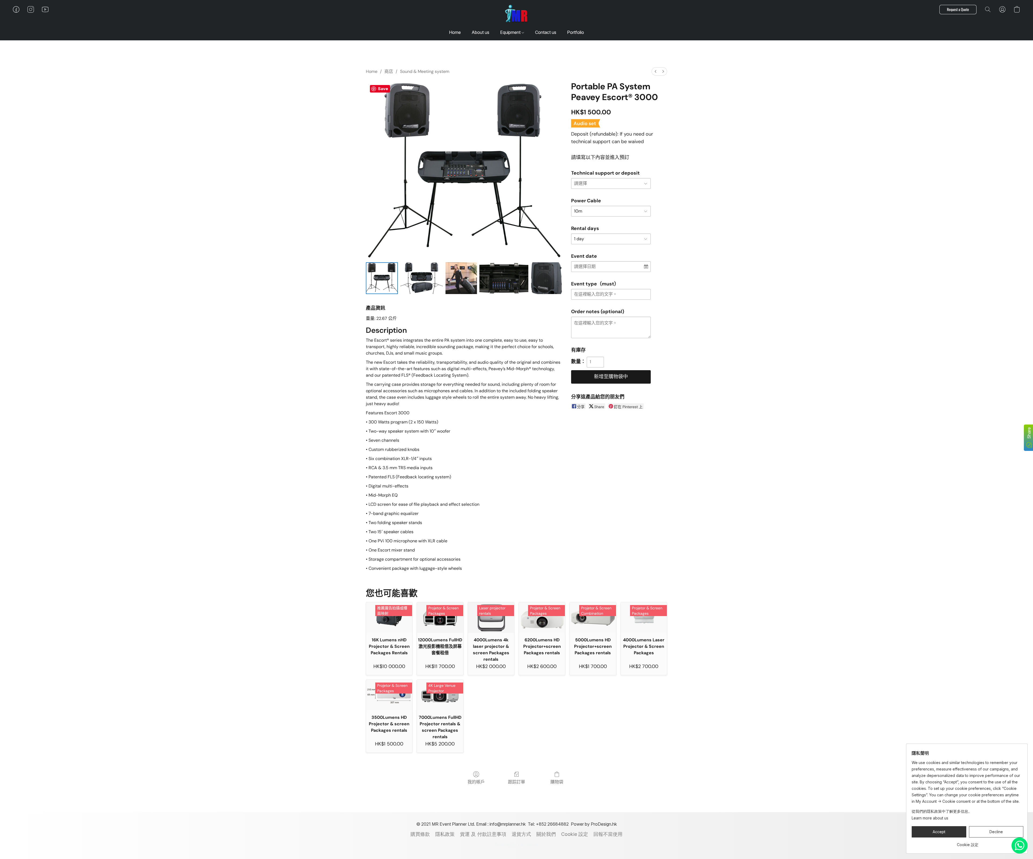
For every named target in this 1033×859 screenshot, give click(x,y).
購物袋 (556, 782)
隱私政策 (445, 834)
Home (455, 32)
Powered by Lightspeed (516, 844)
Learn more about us (930, 818)
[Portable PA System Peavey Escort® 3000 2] (461, 278)
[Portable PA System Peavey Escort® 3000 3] (503, 278)
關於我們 (546, 834)
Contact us (545, 32)
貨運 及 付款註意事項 (483, 834)
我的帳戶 (476, 782)
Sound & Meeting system (424, 71)
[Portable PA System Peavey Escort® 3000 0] (382, 278)
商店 (388, 71)
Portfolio (575, 32)
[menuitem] (655, 71)
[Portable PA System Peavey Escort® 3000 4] (546, 278)
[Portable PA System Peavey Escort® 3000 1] (421, 278)
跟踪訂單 (516, 782)
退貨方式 (521, 834)
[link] (967, 842)
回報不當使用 (607, 834)
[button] (516, 15)
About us (480, 32)
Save (383, 88)
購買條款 (420, 834)
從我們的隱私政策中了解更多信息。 (942, 811)
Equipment (511, 32)
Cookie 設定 (574, 834)
